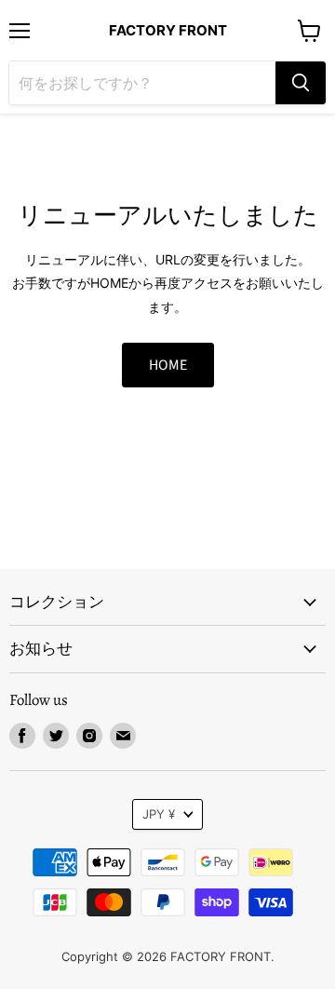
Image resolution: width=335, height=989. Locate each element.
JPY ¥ (158, 813)
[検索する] (300, 82)
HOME (168, 365)
